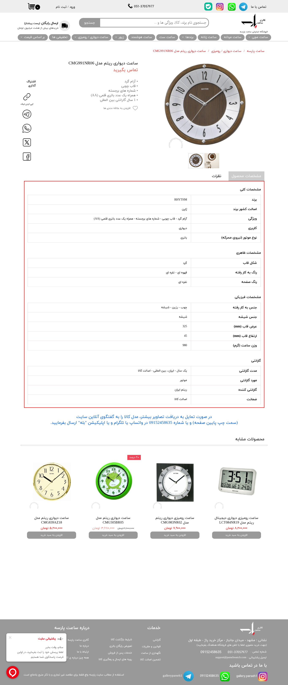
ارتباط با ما (83, 652)
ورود (72, 7)
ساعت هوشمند (141, 37)
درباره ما (84, 646)
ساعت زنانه (209, 37)
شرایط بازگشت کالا (121, 640)
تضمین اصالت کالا (150, 660)
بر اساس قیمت (34, 37)
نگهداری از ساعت (151, 653)
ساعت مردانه (232, 37)
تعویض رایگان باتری (120, 646)
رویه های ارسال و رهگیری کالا (115, 659)
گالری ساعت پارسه (78, 640)
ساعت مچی (260, 37)
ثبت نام (61, 7)
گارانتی (157, 640)
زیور (121, 37)
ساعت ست (167, 37)
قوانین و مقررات (151, 646)
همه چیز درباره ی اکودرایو (74, 658)
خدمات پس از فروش (120, 653)
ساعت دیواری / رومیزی (93, 37)
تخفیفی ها (59, 37)
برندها (190, 37)
